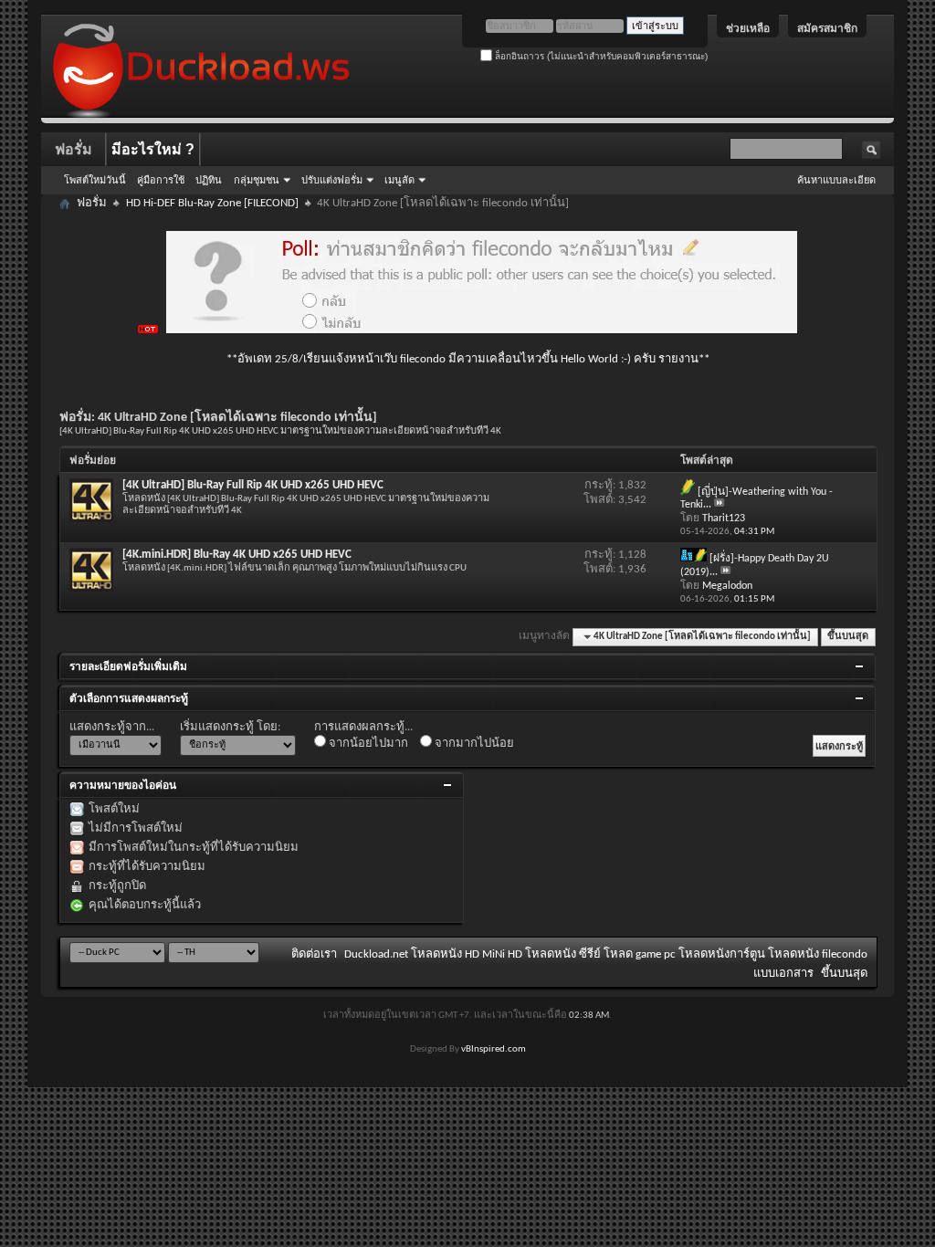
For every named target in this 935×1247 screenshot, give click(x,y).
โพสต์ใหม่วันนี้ (95, 179)
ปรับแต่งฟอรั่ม (331, 179)
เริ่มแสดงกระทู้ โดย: (230, 727)
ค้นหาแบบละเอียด (836, 179)
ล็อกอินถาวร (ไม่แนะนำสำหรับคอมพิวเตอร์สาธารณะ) (600, 56)
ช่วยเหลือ (748, 28)
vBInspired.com (493, 1049)
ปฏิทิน (208, 179)
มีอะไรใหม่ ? (152, 149)
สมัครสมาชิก (827, 28)
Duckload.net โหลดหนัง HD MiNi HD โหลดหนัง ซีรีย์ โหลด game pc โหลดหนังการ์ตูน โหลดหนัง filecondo (605, 954)
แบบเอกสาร (783, 974)
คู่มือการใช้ (160, 179)
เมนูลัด (399, 179)
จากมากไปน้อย (473, 743)
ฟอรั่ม (73, 149)
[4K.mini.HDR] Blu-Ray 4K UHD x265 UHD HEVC (237, 555)
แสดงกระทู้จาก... (111, 727)
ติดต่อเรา (314, 954)
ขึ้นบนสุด (847, 637)
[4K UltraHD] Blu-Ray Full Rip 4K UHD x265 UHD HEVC (252, 485)
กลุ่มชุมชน (256, 179)
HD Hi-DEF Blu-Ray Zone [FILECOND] (212, 203)
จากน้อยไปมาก (367, 743)
